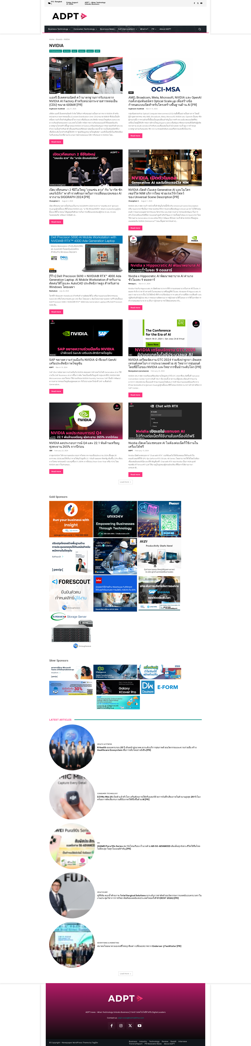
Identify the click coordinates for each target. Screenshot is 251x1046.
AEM (97, 51)
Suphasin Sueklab (57, 109)
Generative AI (134, 185)
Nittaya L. (132, 283)
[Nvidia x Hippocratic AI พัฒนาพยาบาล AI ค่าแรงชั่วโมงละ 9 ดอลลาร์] (165, 254)
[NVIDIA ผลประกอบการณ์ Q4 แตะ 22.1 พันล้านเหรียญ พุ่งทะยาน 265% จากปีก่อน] (86, 421)
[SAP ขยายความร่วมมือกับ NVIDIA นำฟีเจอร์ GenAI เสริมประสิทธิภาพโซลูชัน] (86, 337)
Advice (90, 51)
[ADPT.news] (69, 16)
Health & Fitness (104, 744)
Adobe (81, 51)
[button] (199, 29)
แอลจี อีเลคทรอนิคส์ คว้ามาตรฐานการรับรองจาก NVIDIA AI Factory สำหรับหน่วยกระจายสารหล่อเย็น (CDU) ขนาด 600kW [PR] (83, 101)
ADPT (51, 367)
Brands (59, 39)
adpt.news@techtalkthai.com (131, 1018)
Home (51, 39)
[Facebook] (194, 3)
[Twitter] (198, 3)
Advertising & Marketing (108, 943)
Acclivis (67, 51)
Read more (56, 142)
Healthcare (102, 892)
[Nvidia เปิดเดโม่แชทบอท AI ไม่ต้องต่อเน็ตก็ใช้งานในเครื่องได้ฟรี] (165, 421)
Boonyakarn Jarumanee (138, 371)
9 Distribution (55, 51)
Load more (124, 482)
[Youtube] (201, 3)
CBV (50, 450)
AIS (130, 355)
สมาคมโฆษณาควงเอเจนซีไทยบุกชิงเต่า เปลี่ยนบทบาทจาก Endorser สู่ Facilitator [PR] (139, 946)
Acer (74, 51)
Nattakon (53, 291)
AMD (131, 93)
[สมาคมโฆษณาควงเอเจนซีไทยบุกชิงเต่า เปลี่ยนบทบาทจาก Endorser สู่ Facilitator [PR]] (72, 945)
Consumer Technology (107, 793)
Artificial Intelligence (57, 185)
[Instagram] (120, 1025)
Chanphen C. (54, 201)
